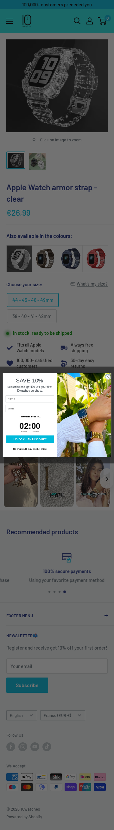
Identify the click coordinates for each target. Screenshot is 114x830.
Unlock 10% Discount (30, 439)
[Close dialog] (107, 376)
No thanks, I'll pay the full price (29, 449)
